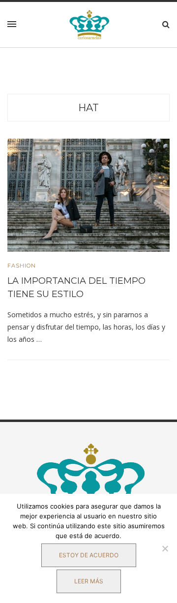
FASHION (21, 266)
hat (88, 108)
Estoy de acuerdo (88, 555)
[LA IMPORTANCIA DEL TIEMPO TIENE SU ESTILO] (88, 195)
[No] (165, 548)
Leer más (88, 581)
